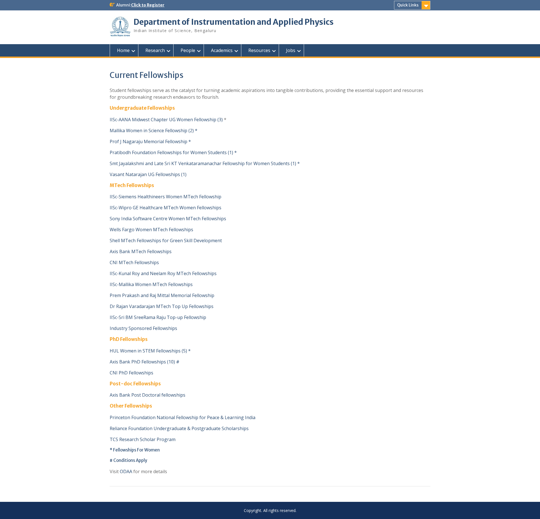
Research (155, 50)
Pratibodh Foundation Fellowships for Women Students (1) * (173, 152)
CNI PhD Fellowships (131, 373)
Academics (222, 50)
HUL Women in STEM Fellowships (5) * (150, 351)
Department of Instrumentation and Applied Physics (234, 22)
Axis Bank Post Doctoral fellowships (147, 395)
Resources (259, 50)
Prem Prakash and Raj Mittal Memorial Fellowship (162, 295)
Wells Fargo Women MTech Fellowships (151, 229)
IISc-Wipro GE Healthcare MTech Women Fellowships (165, 208)
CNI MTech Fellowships (134, 262)
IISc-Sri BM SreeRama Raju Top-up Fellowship (158, 317)
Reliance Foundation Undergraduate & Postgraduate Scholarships (179, 428)
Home (123, 50)
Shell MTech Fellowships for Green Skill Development (166, 240)
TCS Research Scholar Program (143, 439)
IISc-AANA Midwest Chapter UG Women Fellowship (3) (166, 119)
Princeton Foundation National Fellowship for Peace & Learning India (182, 417)
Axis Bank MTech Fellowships (141, 251)
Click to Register (148, 5)
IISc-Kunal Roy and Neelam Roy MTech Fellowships (163, 273)
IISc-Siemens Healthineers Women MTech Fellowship (165, 197)
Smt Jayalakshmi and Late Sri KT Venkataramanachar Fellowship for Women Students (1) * (205, 163)
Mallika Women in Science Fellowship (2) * (154, 130)
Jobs (290, 50)
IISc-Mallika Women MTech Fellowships (151, 284)
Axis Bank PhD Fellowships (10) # (146, 362)
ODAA (126, 471)
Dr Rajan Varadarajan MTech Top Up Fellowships (161, 306)
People (188, 50)
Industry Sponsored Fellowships (143, 328)
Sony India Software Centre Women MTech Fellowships (168, 218)
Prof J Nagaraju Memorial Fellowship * (150, 141)
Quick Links (407, 5)
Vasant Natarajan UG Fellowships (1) (148, 174)
